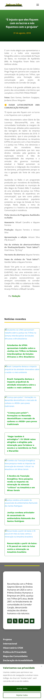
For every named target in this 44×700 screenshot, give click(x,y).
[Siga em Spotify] (32, 621)
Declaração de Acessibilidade (18, 660)
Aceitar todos (22, 688)
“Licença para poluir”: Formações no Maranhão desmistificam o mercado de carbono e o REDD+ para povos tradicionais (22, 419)
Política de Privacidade (15, 652)
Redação (16, 296)
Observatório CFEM (13, 647)
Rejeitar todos (22, 695)
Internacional (10, 643)
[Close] (41, 666)
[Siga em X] (15, 621)
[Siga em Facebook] (20, 621)
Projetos (7, 639)
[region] (22, 682)
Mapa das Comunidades (15, 656)
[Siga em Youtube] (26, 621)
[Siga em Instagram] (9, 621)
